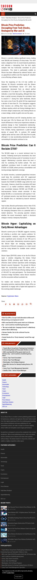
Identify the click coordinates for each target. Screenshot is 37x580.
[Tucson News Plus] (6, 8)
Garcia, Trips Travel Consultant (12, 358)
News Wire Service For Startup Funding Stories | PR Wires (17, 365)
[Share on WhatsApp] (22, 304)
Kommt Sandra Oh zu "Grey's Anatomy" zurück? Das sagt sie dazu (17, 338)
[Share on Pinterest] (14, 304)
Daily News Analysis (11, 18)
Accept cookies (18, 576)
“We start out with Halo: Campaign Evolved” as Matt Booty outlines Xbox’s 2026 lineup (18, 328)
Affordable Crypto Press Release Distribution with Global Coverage (22, 539)
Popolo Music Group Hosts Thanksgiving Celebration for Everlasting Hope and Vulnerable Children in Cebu (18, 349)
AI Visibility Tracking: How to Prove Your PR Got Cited (22, 518)
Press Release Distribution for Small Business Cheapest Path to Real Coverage (22, 534)
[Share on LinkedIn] (18, 304)
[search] (35, 14)
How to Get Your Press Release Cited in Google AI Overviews (22, 528)
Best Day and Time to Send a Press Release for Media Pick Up (22, 507)
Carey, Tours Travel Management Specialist (15, 368)
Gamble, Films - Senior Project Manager (14, 370)
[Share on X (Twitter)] (10, 304)
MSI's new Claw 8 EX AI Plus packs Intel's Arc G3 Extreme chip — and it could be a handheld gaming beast (17, 324)
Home (3, 18)
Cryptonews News (12, 296)
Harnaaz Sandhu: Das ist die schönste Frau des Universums (15, 333)
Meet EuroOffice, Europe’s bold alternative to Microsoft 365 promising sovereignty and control (17, 319)
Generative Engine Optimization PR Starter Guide (21, 523)
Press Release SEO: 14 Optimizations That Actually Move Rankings (22, 512)
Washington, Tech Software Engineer (14, 362)
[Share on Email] (27, 304)
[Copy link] (31, 304)
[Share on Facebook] (6, 304)
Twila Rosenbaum (17, 33)
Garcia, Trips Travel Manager (11, 360)
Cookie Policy (10, 572)
